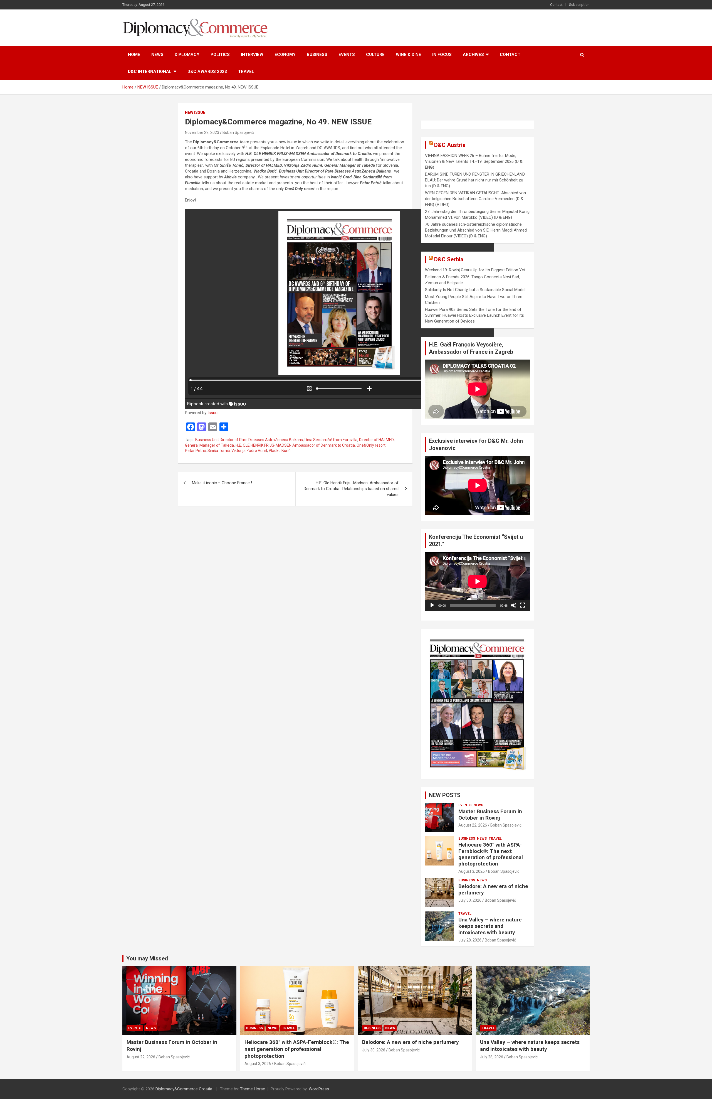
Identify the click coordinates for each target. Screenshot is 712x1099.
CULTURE (375, 54)
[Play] (432, 605)
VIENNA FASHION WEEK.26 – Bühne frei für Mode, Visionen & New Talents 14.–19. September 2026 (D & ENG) (474, 161)
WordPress (319, 1088)
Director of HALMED (376, 439)
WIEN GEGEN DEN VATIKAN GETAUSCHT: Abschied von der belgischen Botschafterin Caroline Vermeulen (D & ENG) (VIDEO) (475, 198)
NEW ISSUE (195, 112)
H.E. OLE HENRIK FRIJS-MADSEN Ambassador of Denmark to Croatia (295, 445)
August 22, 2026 (472, 825)
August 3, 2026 (471, 871)
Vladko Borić (279, 450)
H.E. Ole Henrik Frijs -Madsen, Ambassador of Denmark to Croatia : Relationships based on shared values (351, 488)
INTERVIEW (252, 54)
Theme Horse (252, 1088)
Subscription (579, 5)
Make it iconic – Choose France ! (222, 482)
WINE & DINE (408, 54)
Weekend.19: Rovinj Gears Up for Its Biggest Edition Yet (475, 269)
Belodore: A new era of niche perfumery (493, 889)
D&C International (150, 71)
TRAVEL (246, 71)
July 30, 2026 (469, 900)
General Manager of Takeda (209, 445)
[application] (477, 581)
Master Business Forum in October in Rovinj (490, 814)
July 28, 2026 (469, 940)
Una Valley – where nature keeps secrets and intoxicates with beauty (490, 926)
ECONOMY (285, 54)
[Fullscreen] (522, 605)
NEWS (157, 54)
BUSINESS (317, 54)
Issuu (212, 412)
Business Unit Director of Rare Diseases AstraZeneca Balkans (249, 439)
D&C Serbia (448, 259)
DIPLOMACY (187, 54)
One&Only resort (371, 445)
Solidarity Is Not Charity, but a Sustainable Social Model (475, 289)
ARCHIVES (473, 54)
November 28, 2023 (202, 132)
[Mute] (513, 605)
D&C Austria (450, 145)
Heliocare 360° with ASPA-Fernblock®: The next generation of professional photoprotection (490, 854)
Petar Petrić (195, 450)
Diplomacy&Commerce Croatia (183, 1088)
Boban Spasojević (238, 132)
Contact (556, 5)
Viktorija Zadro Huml (249, 450)
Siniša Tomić (218, 450)
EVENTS (346, 54)
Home (134, 54)
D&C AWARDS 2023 (207, 71)
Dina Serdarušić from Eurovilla (331, 439)
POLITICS (220, 54)
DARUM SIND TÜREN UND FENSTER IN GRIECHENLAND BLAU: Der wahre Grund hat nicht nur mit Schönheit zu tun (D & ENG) (475, 180)
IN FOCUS (442, 54)
